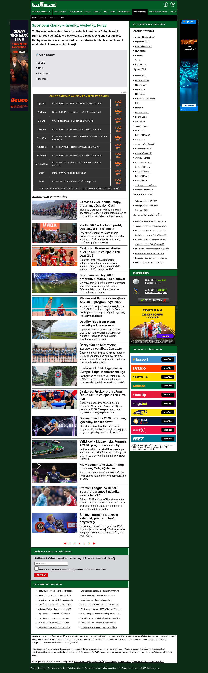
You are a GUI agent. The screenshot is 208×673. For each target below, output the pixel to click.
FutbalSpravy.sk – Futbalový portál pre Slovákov (100, 618)
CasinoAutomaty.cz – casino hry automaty (98, 595)
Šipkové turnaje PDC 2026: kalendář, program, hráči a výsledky (99, 518)
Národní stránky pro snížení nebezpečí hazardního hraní (141, 662)
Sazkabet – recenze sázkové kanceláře (151, 235)
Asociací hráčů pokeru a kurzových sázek (61, 643)
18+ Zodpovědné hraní (127, 668)
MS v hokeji (140, 94)
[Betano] (19, 110)
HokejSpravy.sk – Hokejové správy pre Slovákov (100, 614)
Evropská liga (140, 76)
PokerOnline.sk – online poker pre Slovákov (99, 627)
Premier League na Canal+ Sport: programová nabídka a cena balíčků (99, 491)
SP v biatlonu (140, 140)
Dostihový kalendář (143, 172)
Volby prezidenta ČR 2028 (146, 201)
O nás (33, 668)
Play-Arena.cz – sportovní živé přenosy (54, 614)
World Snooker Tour (143, 162)
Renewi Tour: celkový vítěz (156, 293)
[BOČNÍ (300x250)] (152, 343)
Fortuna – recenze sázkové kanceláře (150, 221)
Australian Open (142, 112)
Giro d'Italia (140, 131)
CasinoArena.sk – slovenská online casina (98, 623)
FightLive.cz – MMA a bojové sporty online (55, 591)
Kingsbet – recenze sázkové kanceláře (151, 258)
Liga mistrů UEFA (142, 42)
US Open (139, 55)
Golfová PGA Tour (142, 167)
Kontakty (41, 668)
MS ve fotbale (140, 85)
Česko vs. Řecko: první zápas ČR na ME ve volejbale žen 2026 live (103, 395)
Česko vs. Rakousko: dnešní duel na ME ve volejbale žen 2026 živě (100, 252)
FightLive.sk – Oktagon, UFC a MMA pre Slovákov (101, 609)
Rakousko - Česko (152, 283)
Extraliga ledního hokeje (145, 99)
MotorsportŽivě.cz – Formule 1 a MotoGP (54, 609)
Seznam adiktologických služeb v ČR (89, 662)
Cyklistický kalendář (143, 153)
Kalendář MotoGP (142, 135)
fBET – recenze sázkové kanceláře (149, 262)
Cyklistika (54, 18)
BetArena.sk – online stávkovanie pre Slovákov (100, 605)
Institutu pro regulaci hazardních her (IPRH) (105, 639)
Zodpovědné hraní (157, 639)
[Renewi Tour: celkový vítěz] (138, 291)
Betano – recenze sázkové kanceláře (150, 231)
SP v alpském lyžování (144, 144)
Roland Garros (141, 117)
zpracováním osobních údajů (63, 570)
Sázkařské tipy (141, 273)
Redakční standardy (56, 668)
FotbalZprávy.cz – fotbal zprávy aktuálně (54, 595)
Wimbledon (140, 121)
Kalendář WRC (141, 181)
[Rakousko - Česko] (138, 281)
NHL (137, 103)
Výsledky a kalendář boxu (146, 185)
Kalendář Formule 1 (143, 46)
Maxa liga (139, 108)
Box (62, 18)
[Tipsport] (189, 110)
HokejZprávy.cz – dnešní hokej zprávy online (56, 600)
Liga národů (140, 89)
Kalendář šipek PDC (143, 149)
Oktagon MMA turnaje (144, 190)
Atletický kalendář (142, 158)
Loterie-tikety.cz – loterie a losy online (96, 600)
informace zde (85, 652)
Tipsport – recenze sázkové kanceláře (151, 226)
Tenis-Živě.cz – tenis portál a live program (55, 605)
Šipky (34, 18)
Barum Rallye (140, 65)
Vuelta (138, 60)
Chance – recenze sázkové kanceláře (150, 240)
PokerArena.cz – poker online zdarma (53, 618)
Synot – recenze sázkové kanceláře (150, 244)
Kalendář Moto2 (141, 176)
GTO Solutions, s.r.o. (150, 668)
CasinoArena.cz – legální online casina (54, 627)
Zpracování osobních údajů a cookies (100, 668)
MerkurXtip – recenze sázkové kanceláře (152, 249)
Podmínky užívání (74, 668)
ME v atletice (140, 51)
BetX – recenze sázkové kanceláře (149, 253)
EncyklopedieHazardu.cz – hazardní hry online (100, 591)
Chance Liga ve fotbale (144, 37)
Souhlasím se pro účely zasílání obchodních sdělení (72, 570)
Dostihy (43, 18)
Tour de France (141, 126)
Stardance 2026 (141, 210)
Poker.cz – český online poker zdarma (53, 623)
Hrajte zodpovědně (40, 649)
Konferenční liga (142, 80)
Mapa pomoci (111, 662)
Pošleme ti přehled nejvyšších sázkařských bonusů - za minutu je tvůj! (75, 558)
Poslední (94, 543)
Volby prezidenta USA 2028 (146, 206)
